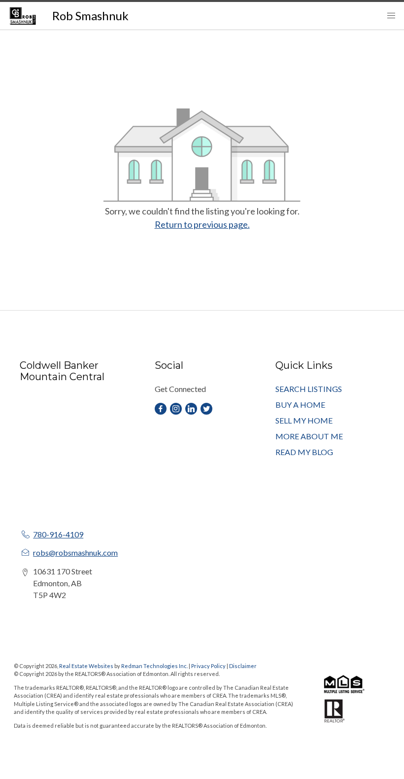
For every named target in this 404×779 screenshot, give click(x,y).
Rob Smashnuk (90, 15)
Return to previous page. (202, 224)
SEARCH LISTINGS (308, 388)
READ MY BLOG (304, 452)
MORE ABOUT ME (309, 436)
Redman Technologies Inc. (155, 666)
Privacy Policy (208, 666)
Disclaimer (243, 666)
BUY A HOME (300, 404)
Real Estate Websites (86, 666)
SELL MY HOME (304, 420)
